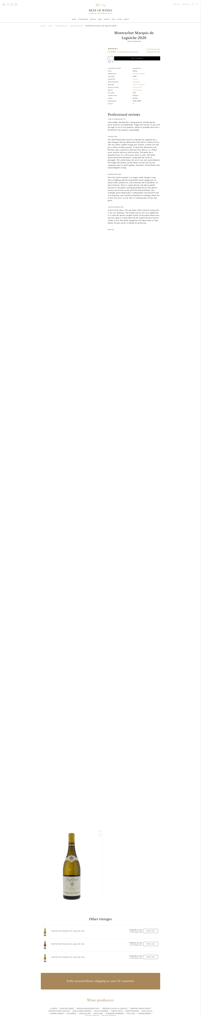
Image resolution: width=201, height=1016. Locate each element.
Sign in (176, 4)
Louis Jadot (98, 1013)
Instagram (15, 4)
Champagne (83, 19)
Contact (3, 4)
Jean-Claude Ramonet (81, 1011)
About (126, 19)
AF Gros (53, 1008)
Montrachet (137, 87)
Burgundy (136, 82)
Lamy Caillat (147, 1011)
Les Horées (71, 1013)
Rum (100, 19)
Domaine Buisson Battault (88, 1008)
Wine (74, 19)
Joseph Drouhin (134, 41)
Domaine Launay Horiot (140, 1008)
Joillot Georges (101, 1011)
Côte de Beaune (139, 84)
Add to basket (137, 58)
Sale (114, 19)
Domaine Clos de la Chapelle (115, 1008)
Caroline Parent (67, 1008)
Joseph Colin (116, 1011)
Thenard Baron (144, 1013)
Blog (120, 19)
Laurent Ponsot (57, 1013)
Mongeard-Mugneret (115, 1013)
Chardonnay (137, 90)
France (135, 79)
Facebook (12, 4)
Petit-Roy (131, 1013)
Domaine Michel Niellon (59, 1011)
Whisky (93, 19)
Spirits (107, 19)
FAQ (7, 4)
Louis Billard (84, 1013)
